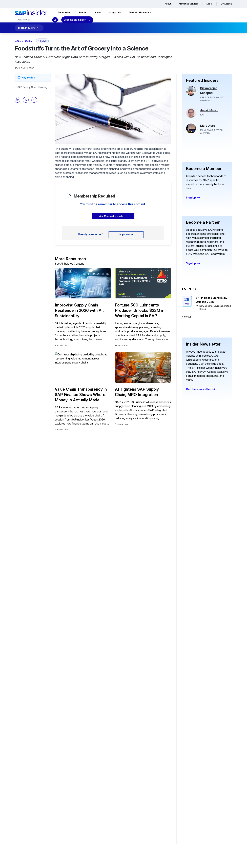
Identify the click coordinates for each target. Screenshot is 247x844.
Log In (210, 4)
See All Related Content (69, 263)
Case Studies (23, 40)
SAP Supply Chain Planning (32, 87)
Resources (64, 12)
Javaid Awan (209, 110)
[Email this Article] (34, 100)
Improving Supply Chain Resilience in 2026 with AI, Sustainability (79, 310)
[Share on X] (26, 100)
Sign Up (191, 197)
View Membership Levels (111, 216)
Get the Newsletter (198, 389)
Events (83, 12)
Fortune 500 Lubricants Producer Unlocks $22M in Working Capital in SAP (139, 310)
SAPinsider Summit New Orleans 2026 (211, 299)
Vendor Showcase (140, 12)
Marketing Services (188, 4)
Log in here (124, 234)
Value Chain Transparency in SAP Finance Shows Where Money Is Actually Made (81, 394)
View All (186, 316)
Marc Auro (207, 125)
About (168, 4)
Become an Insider (75, 19)
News (98, 12)
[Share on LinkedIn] (17, 100)
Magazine (115, 12)
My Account (226, 4)
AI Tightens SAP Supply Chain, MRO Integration (137, 392)
